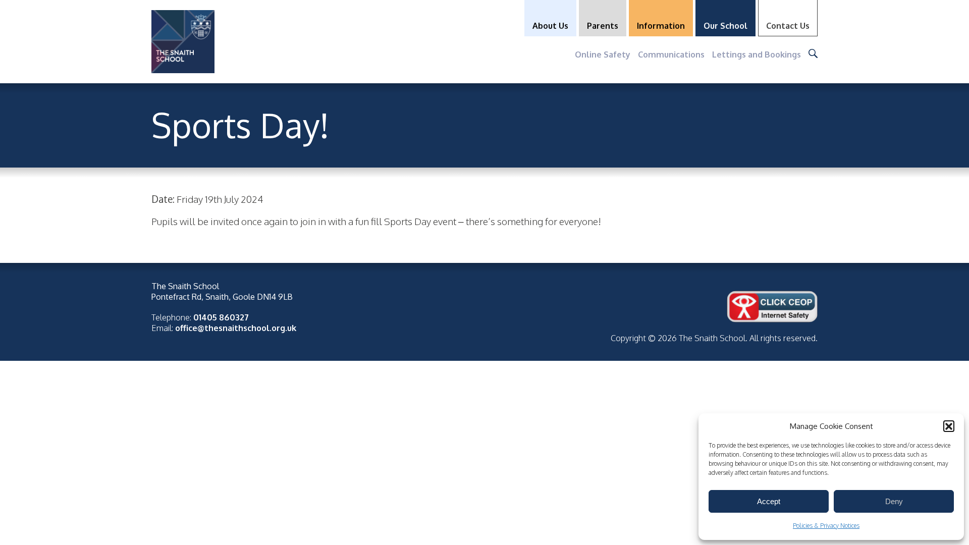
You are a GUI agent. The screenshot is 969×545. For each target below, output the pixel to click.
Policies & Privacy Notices (826, 525)
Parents (602, 25)
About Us (550, 25)
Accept (768, 501)
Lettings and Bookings (756, 54)
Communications (671, 54)
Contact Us (788, 25)
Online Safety (602, 54)
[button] (949, 426)
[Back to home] (182, 41)
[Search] (813, 53)
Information (661, 25)
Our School (725, 25)
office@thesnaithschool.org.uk (235, 327)
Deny (894, 501)
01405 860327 (221, 317)
